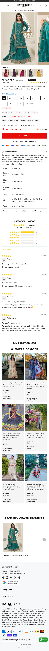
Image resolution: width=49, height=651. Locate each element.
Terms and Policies (24, 648)
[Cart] (45, 5)
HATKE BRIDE (27, 644)
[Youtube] (11, 577)
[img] (7, 256)
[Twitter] (15, 577)
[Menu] (3, 5)
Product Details (11, 152)
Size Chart (10, 94)
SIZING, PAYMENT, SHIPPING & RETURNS (17, 126)
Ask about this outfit (13, 129)
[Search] (8, 5)
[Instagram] (7, 577)
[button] (14, 232)
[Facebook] (3, 577)
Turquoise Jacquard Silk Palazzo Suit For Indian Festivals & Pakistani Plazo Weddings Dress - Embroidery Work (18, 555)
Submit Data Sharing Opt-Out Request (16, 640)
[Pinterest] (19, 577)
